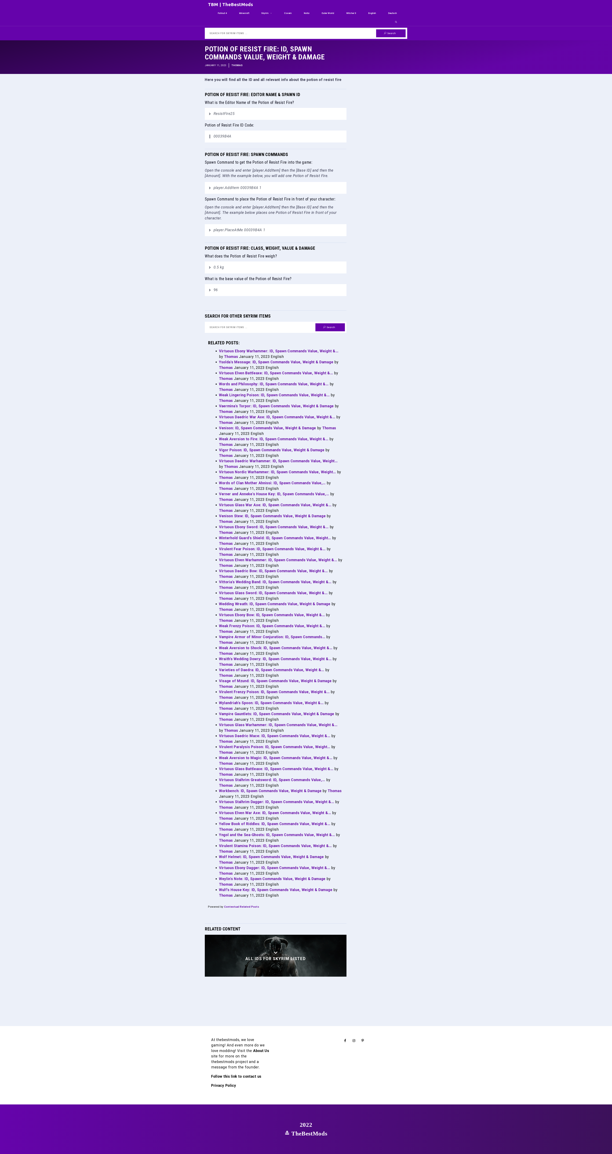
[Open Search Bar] (396, 22)
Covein (288, 13)
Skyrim (265, 13)
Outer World (328, 13)
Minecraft (244, 13)
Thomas (237, 65)
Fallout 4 (222, 13)
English (372, 13)
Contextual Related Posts (241, 906)
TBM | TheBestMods (230, 4)
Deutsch (392, 13)
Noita (307, 13)
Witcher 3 (351, 13)
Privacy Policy (223, 1085)
